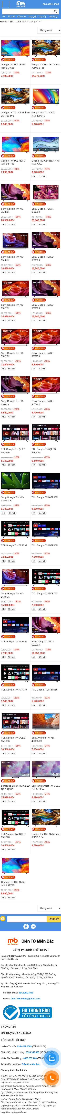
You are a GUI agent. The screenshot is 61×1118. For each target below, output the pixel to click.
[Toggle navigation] (5, 4)
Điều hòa (21, 16)
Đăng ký (54, 918)
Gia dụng (53, 16)
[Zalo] (33, 926)
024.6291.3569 (51, 4)
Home (3, 21)
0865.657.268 (30, 1058)
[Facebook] (26, 926)
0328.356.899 (32, 1052)
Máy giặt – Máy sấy (37, 16)
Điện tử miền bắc (31, 1064)
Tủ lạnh (11, 16)
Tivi (3, 16)
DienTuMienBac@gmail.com (25, 998)
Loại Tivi (21, 21)
